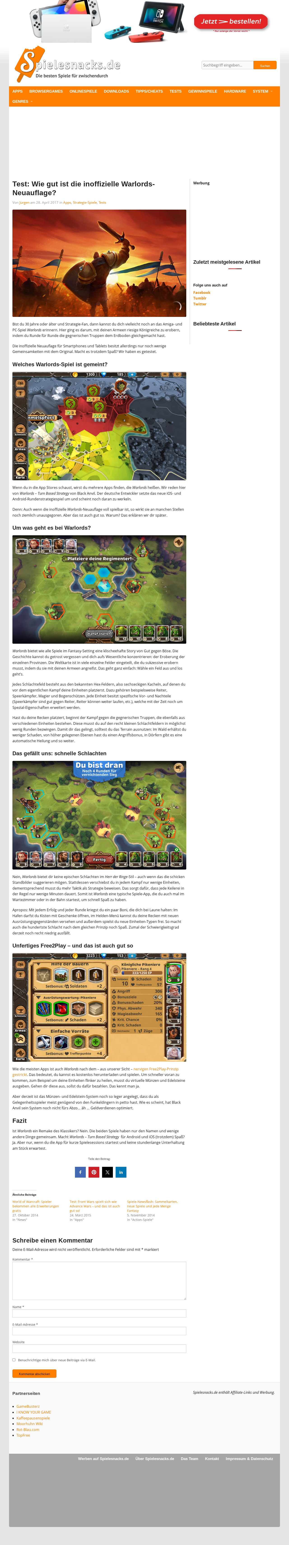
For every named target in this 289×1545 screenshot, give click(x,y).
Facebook (201, 292)
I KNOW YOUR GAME (33, 1412)
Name (18, 1307)
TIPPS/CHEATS (149, 91)
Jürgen (24, 202)
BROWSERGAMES (46, 91)
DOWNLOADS (116, 91)
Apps (67, 202)
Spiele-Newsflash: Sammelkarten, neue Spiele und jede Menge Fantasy (152, 1206)
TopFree (23, 1435)
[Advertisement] (144, 147)
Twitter (199, 304)
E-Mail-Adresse (25, 1324)
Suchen (265, 66)
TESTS (176, 91)
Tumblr (199, 298)
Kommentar (22, 1259)
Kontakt (212, 1459)
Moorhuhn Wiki (29, 1423)
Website (18, 1342)
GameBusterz (28, 1406)
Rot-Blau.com (27, 1429)
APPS (17, 91)
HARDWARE (235, 91)
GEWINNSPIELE (202, 91)
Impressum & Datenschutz (249, 1459)
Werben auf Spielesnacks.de (103, 1459)
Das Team (189, 1459)
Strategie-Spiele (85, 202)
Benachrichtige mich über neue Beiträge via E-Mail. (57, 1360)
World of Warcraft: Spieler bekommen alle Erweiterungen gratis (35, 1206)
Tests (102, 202)
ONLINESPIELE (83, 91)
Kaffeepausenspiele (33, 1418)
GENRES (20, 101)
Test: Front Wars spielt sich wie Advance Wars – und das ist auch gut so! (95, 1206)
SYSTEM (260, 91)
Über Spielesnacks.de (154, 1459)
